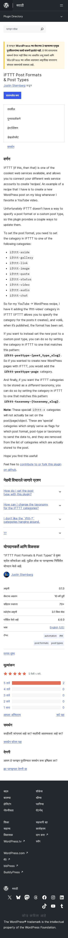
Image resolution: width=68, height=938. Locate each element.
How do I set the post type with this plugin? (19, 492)
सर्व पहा (60, 715)
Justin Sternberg (14, 85)
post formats (41, 643)
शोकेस (39, 791)
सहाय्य (7, 828)
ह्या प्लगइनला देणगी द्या (15, 769)
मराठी (15, 888)
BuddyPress (13, 872)
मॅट (7, 859)
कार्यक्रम (40, 828)
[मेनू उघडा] (62, 5)
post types (57, 643)
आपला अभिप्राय (12, 715)
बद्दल (6, 791)
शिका (6, 822)
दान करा (42, 835)
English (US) (57, 627)
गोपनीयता (9, 810)
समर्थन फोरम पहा (13, 742)
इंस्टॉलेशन (12, 128)
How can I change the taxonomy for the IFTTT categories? (26, 506)
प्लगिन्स (40, 804)
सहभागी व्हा (42, 822)
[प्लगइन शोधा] (42, 29)
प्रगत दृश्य (9, 653)
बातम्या (7, 797)
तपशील (11, 109)
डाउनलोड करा (12, 95)
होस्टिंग (7, 804)
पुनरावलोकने (13, 118)
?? (5, 533)
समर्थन (10, 146)
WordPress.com (16, 853)
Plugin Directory (13, 16)
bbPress (11, 866)
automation (51, 635)
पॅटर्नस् (39, 810)
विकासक (8, 835)
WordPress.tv (14, 841)
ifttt (61, 635)
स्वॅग (38, 841)
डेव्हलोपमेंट (13, 137)
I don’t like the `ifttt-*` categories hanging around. (22, 520)
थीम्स (39, 797)
